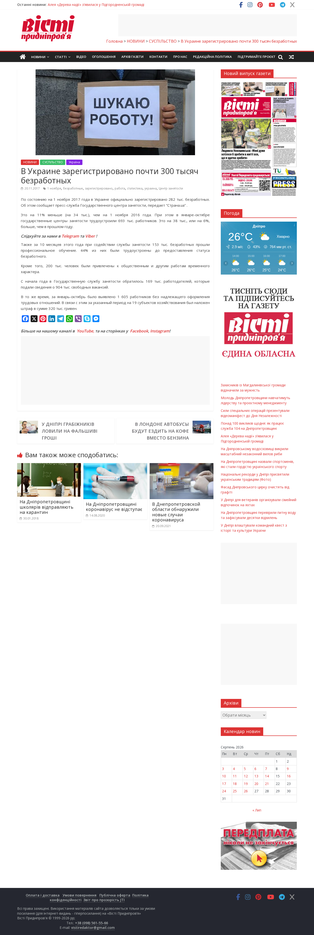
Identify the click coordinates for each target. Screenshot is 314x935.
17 (224, 783)
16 (289, 776)
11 (235, 776)
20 (256, 783)
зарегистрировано (99, 188)
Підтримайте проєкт (256, 56)
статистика (135, 188)
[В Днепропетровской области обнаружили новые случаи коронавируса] (181, 466)
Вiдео (81, 56)
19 (246, 783)
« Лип (256, 810)
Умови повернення (79, 895)
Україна (74, 162)
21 (267, 783)
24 (224, 791)
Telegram (70, 236)
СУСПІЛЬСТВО (52, 162)
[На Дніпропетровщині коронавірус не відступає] (115, 466)
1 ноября (54, 188)
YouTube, (85, 331)
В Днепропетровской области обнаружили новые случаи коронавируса (176, 512)
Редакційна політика (212, 56)
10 (224, 776)
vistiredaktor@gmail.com (93, 927)
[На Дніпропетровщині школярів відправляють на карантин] (49, 466)
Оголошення (104, 56)
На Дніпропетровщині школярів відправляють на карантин (46, 507)
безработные (73, 188)
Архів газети (132, 56)
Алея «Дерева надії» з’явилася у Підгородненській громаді (96, 4)
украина (150, 188)
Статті (61, 57)
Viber (90, 236)
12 (246, 776)
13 (256, 776)
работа (120, 188)
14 (267, 776)
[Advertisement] (207, 25)
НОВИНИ (30, 162)
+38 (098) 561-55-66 (91, 923)
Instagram (159, 331)
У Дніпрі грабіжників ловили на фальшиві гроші (69, 431)
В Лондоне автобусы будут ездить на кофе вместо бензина (160, 431)
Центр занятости (171, 188)
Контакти (158, 56)
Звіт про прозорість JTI (104, 899)
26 (246, 791)
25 (235, 791)
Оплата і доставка (43, 895)
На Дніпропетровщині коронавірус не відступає (114, 506)
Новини (38, 57)
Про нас (180, 56)
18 (235, 783)
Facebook (139, 331)
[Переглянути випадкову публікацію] (291, 57)
